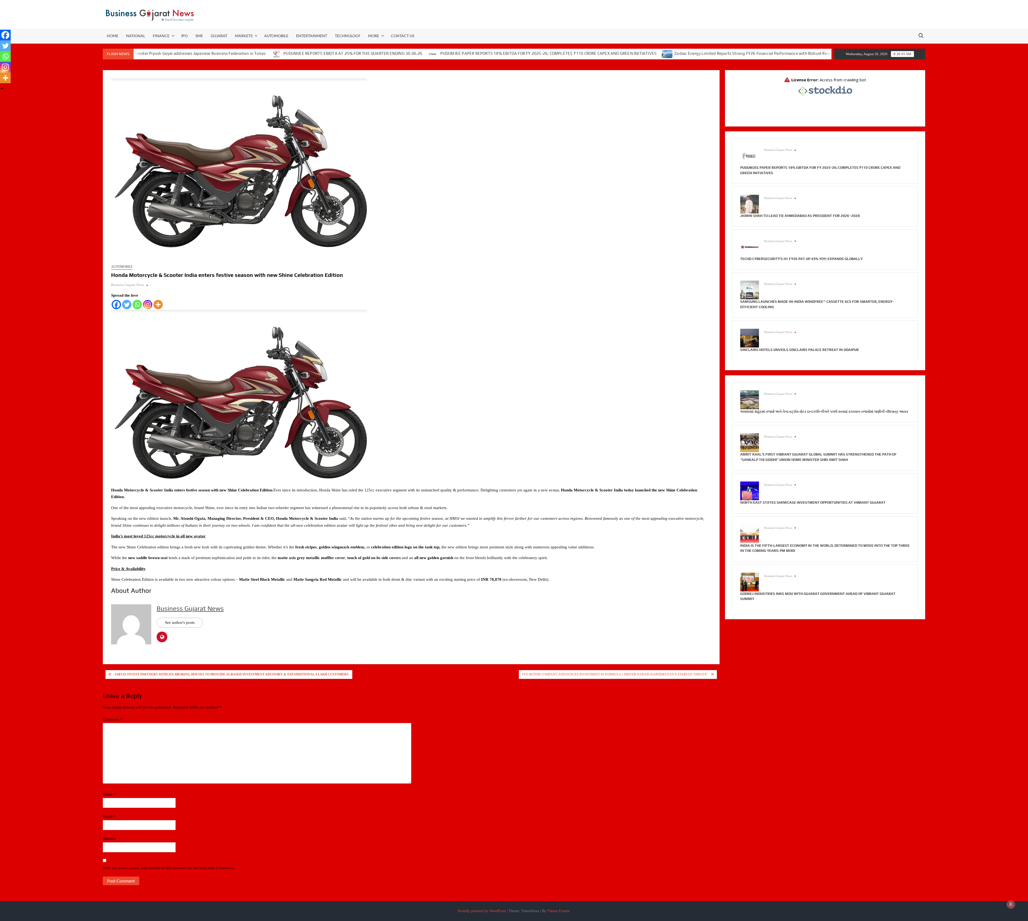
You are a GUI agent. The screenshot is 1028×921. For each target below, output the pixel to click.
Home (112, 35)
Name (109, 794)
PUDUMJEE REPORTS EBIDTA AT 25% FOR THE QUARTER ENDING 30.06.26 (293, 53)
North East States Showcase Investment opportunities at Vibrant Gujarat (813, 502)
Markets (243, 35)
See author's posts (180, 622)
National (135, 35)
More (373, 35)
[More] (158, 304)
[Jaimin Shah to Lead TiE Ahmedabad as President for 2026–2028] (749, 204)
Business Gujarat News (127, 285)
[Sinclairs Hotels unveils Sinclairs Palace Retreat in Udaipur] (749, 338)
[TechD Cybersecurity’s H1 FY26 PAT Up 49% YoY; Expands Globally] (749, 246)
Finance (161, 35)
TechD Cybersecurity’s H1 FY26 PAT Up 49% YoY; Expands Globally (801, 259)
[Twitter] (126, 304)
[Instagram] (147, 304)
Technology (347, 35)
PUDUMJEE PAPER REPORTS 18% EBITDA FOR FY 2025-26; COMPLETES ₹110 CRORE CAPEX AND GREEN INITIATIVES (489, 53)
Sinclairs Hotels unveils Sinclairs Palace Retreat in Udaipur (799, 350)
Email (109, 816)
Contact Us (402, 35)
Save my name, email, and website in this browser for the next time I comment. (169, 868)
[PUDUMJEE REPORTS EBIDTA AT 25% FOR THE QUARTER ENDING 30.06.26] (217, 53)
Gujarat (219, 35)
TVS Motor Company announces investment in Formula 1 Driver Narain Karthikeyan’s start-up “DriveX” (615, 674)
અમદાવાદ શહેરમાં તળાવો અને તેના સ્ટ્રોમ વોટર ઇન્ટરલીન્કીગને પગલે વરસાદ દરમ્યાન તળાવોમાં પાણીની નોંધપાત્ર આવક (824, 412)
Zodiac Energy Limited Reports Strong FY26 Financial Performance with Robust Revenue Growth (704, 53)
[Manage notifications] (1011, 904)
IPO (184, 35)
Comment (112, 719)
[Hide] (2, 88)
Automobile (276, 35)
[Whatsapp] (137, 304)
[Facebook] (116, 304)
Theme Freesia (558, 911)
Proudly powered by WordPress (482, 911)
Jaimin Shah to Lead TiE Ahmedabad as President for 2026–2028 (800, 216)
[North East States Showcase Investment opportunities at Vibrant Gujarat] (749, 490)
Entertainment (311, 35)
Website (109, 838)
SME (199, 35)
